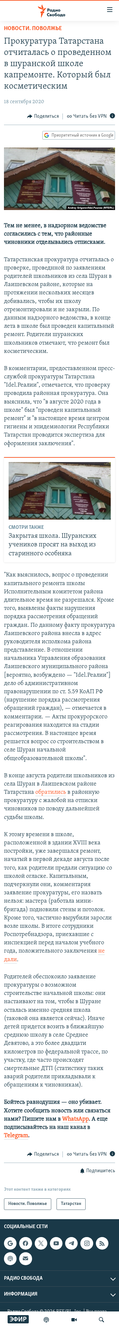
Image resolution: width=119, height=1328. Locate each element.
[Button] (43, 116)
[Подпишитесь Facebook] (25, 1243)
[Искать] (101, 1319)
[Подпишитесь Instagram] (86, 1243)
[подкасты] (46, 1319)
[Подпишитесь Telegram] (71, 1243)
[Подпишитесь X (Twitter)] (41, 1243)
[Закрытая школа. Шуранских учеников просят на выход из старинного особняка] (60, 491)
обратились (50, 792)
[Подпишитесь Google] (10, 1243)
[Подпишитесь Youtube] (56, 1243)
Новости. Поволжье (33, 29)
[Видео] (74, 1319)
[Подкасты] (10, 1258)
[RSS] (102, 1243)
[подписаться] (25, 1258)
